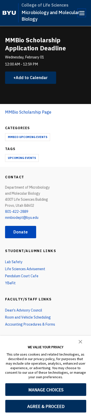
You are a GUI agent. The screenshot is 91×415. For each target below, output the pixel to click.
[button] (80, 341)
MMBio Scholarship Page (28, 112)
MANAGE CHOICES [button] (45, 390)
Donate (20, 231)
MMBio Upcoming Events (27, 137)
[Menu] (81, 13)
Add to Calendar (32, 77)
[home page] (9, 12)
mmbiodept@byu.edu (21, 217)
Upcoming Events (22, 158)
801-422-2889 (16, 211)
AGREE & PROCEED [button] (45, 406)
